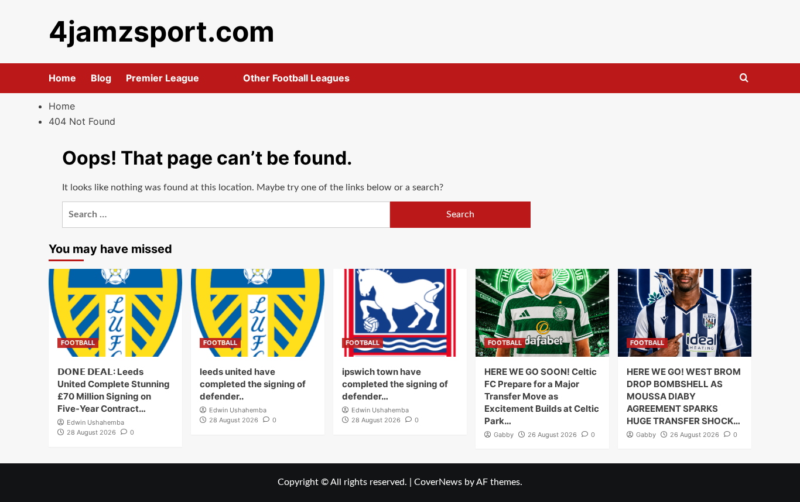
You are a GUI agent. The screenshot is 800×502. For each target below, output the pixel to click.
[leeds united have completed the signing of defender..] (257, 313)
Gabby (504, 435)
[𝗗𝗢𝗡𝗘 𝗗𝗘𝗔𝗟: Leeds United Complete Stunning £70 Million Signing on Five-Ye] (115, 313)
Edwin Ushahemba (95, 422)
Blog (101, 78)
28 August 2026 (91, 432)
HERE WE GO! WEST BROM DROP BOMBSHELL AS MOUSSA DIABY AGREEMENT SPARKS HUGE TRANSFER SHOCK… (684, 396)
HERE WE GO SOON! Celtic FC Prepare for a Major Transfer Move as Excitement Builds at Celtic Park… (541, 396)
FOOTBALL (78, 343)
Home (62, 78)
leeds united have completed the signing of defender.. (253, 384)
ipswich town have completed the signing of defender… (395, 384)
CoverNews (438, 482)
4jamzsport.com (162, 31)
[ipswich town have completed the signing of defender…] (400, 313)
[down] (213, 81)
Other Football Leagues (296, 78)
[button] (744, 78)
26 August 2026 (552, 435)
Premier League (162, 78)
